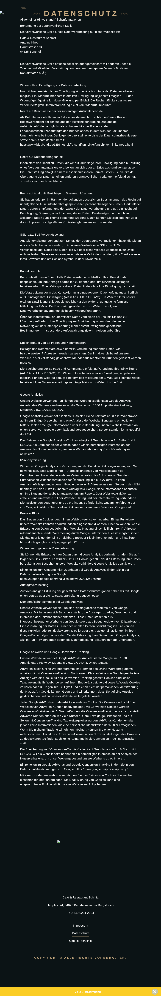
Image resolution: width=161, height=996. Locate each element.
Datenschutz (80, 933)
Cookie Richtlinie (80, 940)
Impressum (80, 925)
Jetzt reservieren (88, 991)
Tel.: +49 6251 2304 (80, 912)
